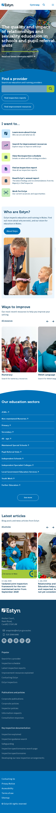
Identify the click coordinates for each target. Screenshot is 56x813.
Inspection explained (11, 734)
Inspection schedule (11, 663)
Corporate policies (10, 703)
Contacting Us (8, 778)
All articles (6, 527)
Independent (12, 458)
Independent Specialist (17, 465)
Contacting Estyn (10, 677)
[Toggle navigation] (52, 4)
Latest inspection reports (14, 668)
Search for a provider (11, 658)
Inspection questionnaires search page (20, 748)
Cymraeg (34, 5)
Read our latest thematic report (17, 56)
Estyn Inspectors (9, 682)
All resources (7, 320)
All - (6, 438)
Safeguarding (8, 743)
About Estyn (12, 231)
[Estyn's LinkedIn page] (16, 640)
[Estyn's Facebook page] (4, 640)
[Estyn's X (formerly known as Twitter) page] (10, 640)
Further (10, 485)
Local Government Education (20, 472)
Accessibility (7, 788)
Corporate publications (12, 698)
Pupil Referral (11, 452)
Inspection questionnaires (14, 753)
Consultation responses (13, 717)
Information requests (12, 713)
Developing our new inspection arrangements (23, 757)
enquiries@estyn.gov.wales (18, 630)
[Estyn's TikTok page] (28, 640)
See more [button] (28, 497)
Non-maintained (14, 418)
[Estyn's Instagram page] (22, 640)
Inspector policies (10, 708)
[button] (47, 4)
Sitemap (6, 797)
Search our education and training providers (22, 82)
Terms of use (7, 793)
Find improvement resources (17, 106)
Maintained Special (15, 445)
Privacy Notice (8, 783)
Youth (7, 478)
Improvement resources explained (17, 672)
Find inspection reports (15, 98)
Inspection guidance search (14, 739)
